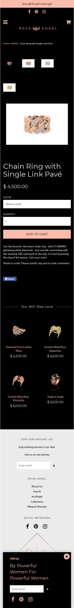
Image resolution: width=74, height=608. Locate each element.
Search (37, 491)
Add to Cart (37, 234)
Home (6, 43)
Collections (37, 501)
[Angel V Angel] (55, 380)
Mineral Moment (37, 506)
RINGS (14, 43)
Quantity (9, 214)
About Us (37, 486)
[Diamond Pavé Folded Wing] (18, 331)
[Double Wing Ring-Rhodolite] (18, 380)
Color (7, 197)
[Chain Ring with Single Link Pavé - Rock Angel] (9, 63)
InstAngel (37, 496)
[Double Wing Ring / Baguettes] (55, 331)
